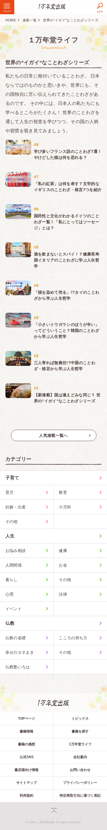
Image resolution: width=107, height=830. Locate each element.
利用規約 (26, 795)
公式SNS (27, 757)
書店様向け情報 (27, 770)
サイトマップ (26, 783)
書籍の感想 (26, 744)
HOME (10, 20)
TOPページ (26, 719)
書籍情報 (26, 731)
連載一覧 (30, 20)
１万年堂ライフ (53, 40)
